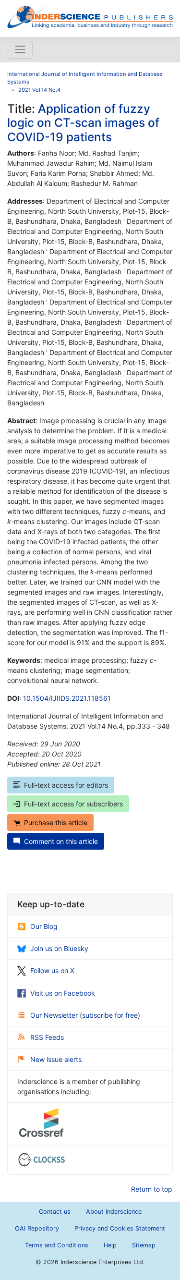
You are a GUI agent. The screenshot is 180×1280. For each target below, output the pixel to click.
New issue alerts (56, 1059)
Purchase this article (55, 822)
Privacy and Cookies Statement (119, 1228)
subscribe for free (110, 1015)
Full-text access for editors (66, 785)
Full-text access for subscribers (73, 804)
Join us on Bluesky (59, 948)
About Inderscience (114, 1211)
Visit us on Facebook (62, 993)
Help (110, 1245)
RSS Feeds (47, 1037)
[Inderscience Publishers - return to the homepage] (90, 14)
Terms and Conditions (56, 1245)
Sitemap (144, 1245)
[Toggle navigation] (20, 49)
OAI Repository (37, 1228)
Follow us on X (52, 970)
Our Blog (44, 926)
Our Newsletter (55, 1015)
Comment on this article (61, 841)
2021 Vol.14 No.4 (39, 89)
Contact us (55, 1211)
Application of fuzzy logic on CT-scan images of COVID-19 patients (83, 122)
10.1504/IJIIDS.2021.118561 (67, 698)
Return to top (151, 1189)
